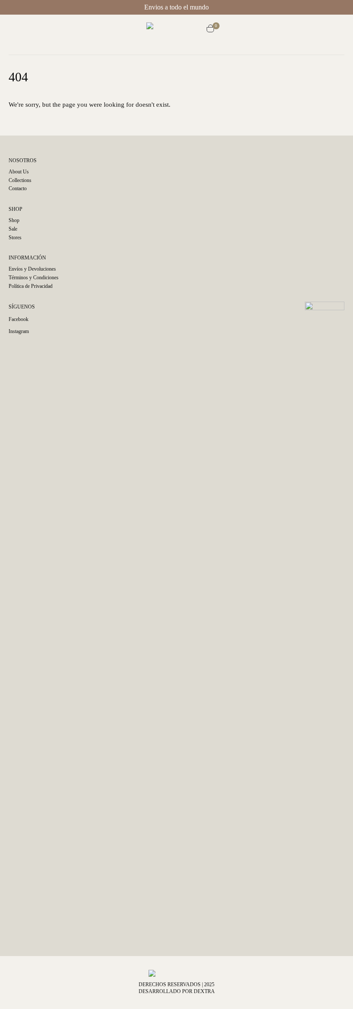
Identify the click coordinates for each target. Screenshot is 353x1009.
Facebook (18, 319)
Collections (20, 180)
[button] (139, 29)
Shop (14, 220)
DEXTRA (204, 991)
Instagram (19, 331)
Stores (15, 238)
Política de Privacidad (31, 286)
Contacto (18, 188)
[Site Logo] (176, 29)
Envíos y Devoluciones (32, 269)
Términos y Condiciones (34, 278)
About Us (19, 172)
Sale (13, 229)
